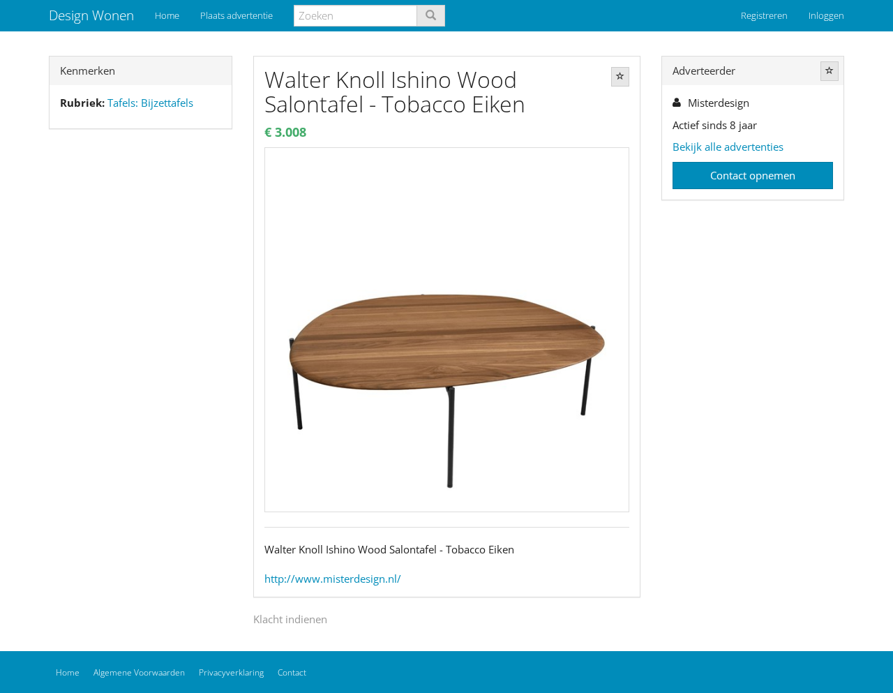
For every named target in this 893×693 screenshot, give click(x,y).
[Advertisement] (140, 359)
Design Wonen (91, 15)
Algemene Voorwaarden (139, 672)
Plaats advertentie (236, 15)
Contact (292, 672)
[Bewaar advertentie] (620, 77)
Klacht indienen (290, 619)
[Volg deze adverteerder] (829, 71)
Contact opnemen (752, 175)
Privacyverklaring (231, 672)
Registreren (764, 15)
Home (167, 15)
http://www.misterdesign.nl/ (332, 579)
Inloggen (826, 15)
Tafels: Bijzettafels (150, 103)
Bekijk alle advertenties (728, 147)
